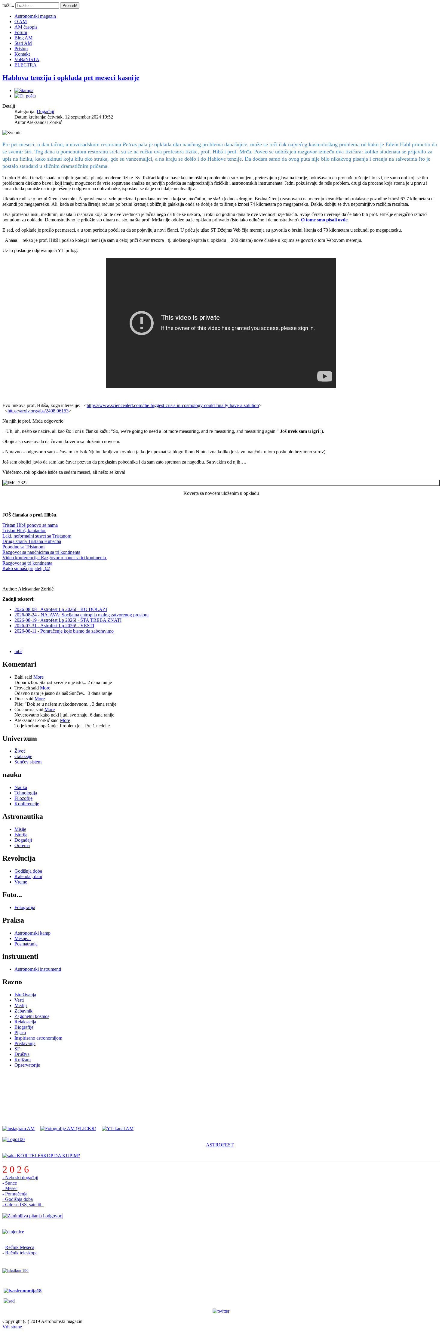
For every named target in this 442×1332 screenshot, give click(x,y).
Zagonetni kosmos (31, 1016)
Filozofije (23, 798)
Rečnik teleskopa (21, 1252)
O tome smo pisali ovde (324, 219)
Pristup (21, 48)
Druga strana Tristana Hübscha (31, 541)
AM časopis (25, 26)
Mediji (20, 1005)
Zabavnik (23, 1010)
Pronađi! (70, 5)
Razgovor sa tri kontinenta (27, 563)
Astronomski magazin (35, 16)
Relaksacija (25, 1021)
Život (19, 751)
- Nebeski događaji (20, 1177)
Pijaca (20, 1032)
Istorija (20, 834)
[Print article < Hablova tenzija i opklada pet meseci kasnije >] (23, 90)
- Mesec (9, 1188)
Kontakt (22, 54)
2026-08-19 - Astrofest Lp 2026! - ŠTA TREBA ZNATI (67, 620)
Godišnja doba (28, 871)
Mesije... (22, 938)
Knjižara (22, 1059)
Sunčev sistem (27, 761)
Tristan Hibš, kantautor (24, 530)
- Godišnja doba (17, 1199)
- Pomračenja (14, 1193)
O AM (20, 21)
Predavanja (24, 1043)
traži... (8, 5)
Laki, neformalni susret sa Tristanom (36, 535)
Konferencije (26, 803)
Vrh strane (12, 1326)
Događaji (45, 111)
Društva (21, 1054)
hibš (18, 651)
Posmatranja (26, 943)
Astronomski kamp (32, 933)
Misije (20, 829)
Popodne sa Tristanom (23, 546)
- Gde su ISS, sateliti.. (23, 1204)
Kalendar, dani (28, 876)
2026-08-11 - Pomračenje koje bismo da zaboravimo (64, 631)
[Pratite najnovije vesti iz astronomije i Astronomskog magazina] (221, 1311)
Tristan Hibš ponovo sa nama (30, 525)
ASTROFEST (220, 1144)
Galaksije (23, 756)
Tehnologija (25, 792)
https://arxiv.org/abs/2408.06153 (38, 410)
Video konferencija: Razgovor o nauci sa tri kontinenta (54, 557)
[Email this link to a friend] (25, 95)
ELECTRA (25, 64)
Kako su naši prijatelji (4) (26, 568)
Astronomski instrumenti (37, 969)
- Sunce (9, 1183)
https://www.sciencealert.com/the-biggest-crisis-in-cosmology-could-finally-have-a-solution (173, 405)
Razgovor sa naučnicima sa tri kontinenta (41, 552)
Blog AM (23, 37)
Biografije (23, 1027)
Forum (20, 32)
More (38, 677)
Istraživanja (25, 994)
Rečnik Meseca (19, 1247)
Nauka (20, 787)
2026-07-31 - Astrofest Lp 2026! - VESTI (54, 625)
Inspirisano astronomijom (38, 1038)
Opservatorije (27, 1065)
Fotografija (24, 907)
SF (17, 1048)
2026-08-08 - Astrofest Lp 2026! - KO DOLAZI (60, 609)
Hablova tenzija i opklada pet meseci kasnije (71, 78)
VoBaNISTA (26, 59)
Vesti (19, 1000)
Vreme (20, 881)
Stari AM (23, 43)
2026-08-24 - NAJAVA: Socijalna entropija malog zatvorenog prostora (81, 614)
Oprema (22, 845)
